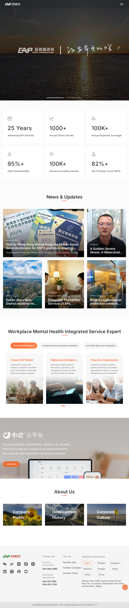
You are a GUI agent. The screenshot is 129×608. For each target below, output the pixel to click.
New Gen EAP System (24, 345)
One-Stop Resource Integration (101, 345)
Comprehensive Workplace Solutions (60, 345)
